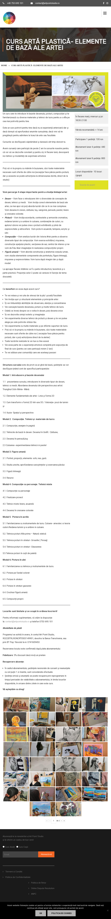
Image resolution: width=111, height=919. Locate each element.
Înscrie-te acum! (87, 185)
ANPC (33, 894)
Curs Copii (23, 847)
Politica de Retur (38, 883)
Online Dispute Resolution (42, 888)
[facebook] (103, 3)
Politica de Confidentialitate (17, 877)
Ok (40, 913)
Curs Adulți (10, 847)
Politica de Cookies (61, 913)
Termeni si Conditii (13, 871)
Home (4, 65)
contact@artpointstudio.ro (47, 3)
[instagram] (107, 3)
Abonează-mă (46, 854)
